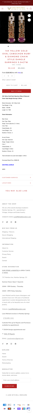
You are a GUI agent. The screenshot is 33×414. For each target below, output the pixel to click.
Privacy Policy (6, 254)
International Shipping (9, 238)
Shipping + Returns (8, 232)
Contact (4, 261)
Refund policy (6, 363)
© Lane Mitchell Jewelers (16, 395)
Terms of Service (7, 360)
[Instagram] (11, 222)
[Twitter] (7, 222)
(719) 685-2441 (8, 318)
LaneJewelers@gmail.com (15, 339)
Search (4, 257)
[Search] (27, 8)
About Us (5, 248)
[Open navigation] (2, 8)
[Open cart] (30, 8)
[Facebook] (3, 222)
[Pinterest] (15, 222)
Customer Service (10, 177)
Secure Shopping (7, 235)
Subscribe (9, 386)
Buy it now (16, 91)
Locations (6, 183)
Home (4, 354)
